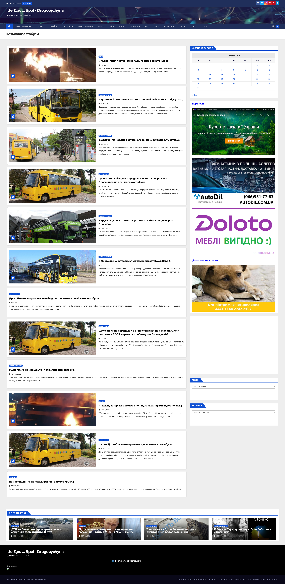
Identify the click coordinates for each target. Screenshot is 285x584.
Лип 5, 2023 (105, 228)
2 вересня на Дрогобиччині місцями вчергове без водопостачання (171, 531)
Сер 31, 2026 (18, 536)
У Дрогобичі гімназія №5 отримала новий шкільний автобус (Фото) (141, 99)
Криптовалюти (85, 26)
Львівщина (13, 477)
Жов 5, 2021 (105, 448)
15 (257, 74)
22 (257, 79)
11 (210, 74)
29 (257, 84)
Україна (54, 26)
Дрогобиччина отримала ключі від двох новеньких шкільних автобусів (54, 298)
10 (198, 74)
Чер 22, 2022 (16, 374)
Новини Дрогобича (105, 95)
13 (234, 74)
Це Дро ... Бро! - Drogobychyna (35, 10)
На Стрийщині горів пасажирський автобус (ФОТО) (41, 481)
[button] (273, 26)
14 (245, 74)
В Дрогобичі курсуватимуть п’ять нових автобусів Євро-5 (134, 261)
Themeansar (42, 579)
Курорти (68, 26)
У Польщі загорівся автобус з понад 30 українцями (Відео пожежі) (140, 405)
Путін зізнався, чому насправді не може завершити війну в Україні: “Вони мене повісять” (106, 532)
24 (198, 84)
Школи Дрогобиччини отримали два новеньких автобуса (135, 444)
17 (198, 79)
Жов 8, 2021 (105, 410)
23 (269, 79)
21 (245, 79)
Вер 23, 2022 (105, 338)
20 (234, 79)
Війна (111, 26)
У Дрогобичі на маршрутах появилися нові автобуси (42, 369)
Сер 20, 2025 (105, 104)
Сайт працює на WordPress (16, 579)
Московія (82, 526)
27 (234, 84)
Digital (182, 26)
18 (210, 79)
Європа (101, 401)
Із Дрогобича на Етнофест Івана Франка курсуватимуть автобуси (140, 139)
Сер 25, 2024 (105, 144)
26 (222, 84)
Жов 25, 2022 (16, 302)
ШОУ (157, 26)
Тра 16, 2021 (16, 486)
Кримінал (169, 26)
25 (210, 84)
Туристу (205, 26)
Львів (41, 26)
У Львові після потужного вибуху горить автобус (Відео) (134, 60)
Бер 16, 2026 (105, 65)
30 (269, 84)
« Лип (194, 95)
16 (269, 74)
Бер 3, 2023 (105, 265)
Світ (100, 26)
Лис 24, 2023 (106, 186)
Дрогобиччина (24, 26)
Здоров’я (135, 26)
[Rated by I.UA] (9, 569)
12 (222, 74)
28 (245, 84)
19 (222, 79)
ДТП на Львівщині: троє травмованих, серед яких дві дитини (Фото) (36, 531)
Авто (147, 26)
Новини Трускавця (105, 216)
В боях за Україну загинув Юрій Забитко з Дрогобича (242, 531)
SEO (194, 26)
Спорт (122, 26)
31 (198, 88)
